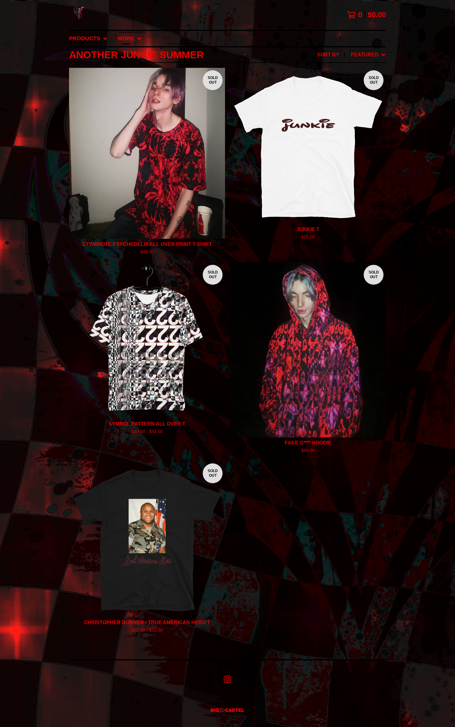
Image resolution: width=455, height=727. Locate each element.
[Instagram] (227, 679)
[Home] (79, 15)
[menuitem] (88, 38)
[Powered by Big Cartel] (227, 710)
